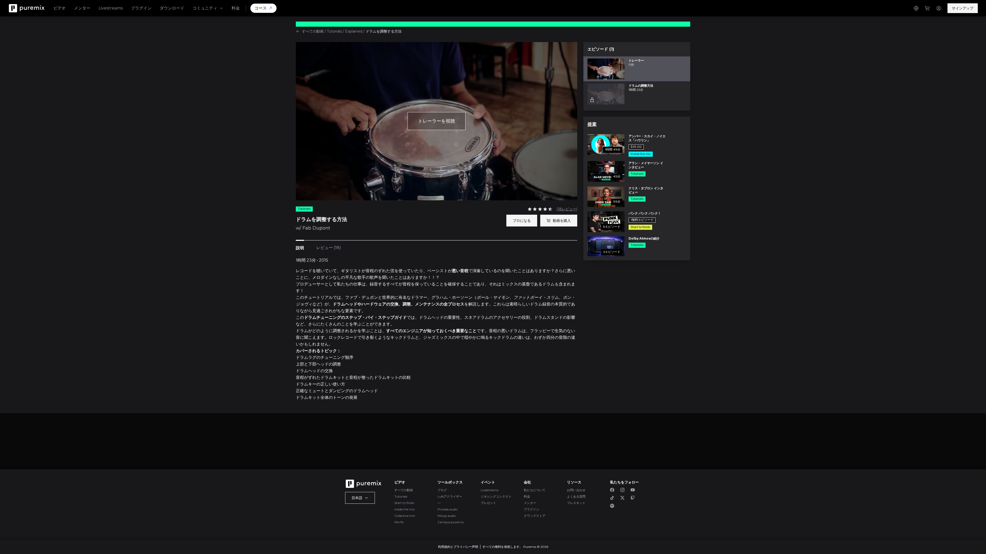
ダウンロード (172, 8)
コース (260, 8)
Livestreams (111, 8)
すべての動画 (313, 31)
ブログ (442, 490)
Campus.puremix (451, 522)
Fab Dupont (316, 228)
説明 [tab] (300, 247)
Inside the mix (404, 509)
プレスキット (576, 503)
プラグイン (141, 8)
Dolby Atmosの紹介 (644, 238)
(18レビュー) (566, 209)
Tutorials (334, 31)
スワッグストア (534, 516)
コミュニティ (205, 8)
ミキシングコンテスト (496, 496)
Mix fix (399, 522)
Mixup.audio (447, 516)
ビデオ (59, 8)
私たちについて (534, 490)
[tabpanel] (436, 329)
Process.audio (448, 509)
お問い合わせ (576, 490)
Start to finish (404, 503)
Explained (353, 31)
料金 (236, 8)
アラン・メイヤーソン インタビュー (646, 165)
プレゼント (488, 503)
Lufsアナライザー (450, 496)
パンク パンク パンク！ (645, 213)
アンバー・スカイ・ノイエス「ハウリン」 (647, 138)
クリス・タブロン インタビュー (646, 190)
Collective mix (404, 516)
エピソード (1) (600, 49)
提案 (592, 124)
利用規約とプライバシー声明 (458, 547)
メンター (82, 8)
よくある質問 (576, 496)
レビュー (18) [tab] (328, 247)
